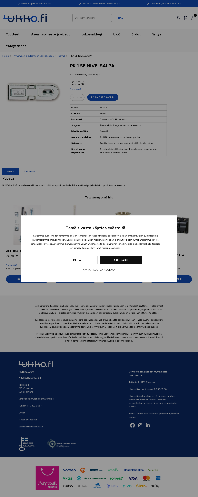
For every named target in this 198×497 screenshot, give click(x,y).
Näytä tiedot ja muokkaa (99, 269)
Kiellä (77, 260)
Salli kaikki (121, 260)
